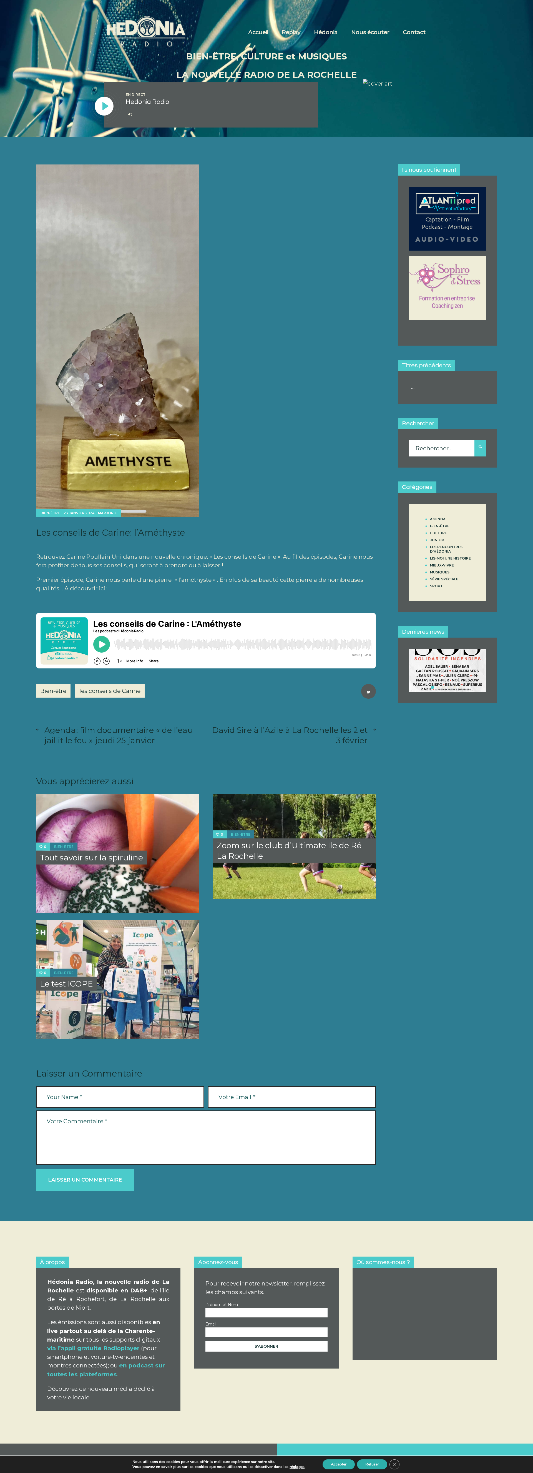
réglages (297, 1466)
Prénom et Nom (221, 1304)
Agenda (438, 519)
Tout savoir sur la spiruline (91, 857)
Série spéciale (444, 579)
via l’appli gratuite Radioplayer (93, 1348)
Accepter (338, 1464)
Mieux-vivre (442, 565)
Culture (438, 533)
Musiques (439, 572)
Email (210, 1324)
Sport (436, 586)
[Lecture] (104, 106)
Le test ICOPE (66, 983)
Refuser (372, 1464)
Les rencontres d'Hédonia (446, 549)
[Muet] (130, 114)
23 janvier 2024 (79, 513)
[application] (216, 114)
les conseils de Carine (109, 690)
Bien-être (50, 513)
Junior (437, 540)
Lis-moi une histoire (450, 558)
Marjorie (107, 513)
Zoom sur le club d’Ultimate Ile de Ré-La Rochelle (290, 850)
